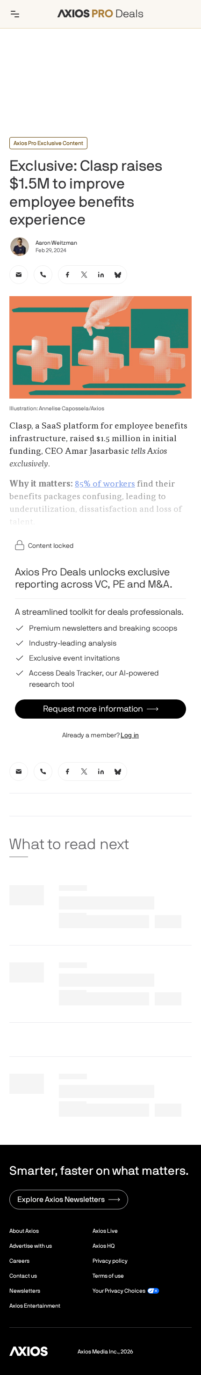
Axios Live (105, 1231)
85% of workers (105, 484)
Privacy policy (110, 1261)
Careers (19, 1261)
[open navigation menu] (15, 14)
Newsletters (24, 1291)
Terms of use (108, 1276)
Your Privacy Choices (119, 1291)
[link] (18, 274)
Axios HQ (104, 1246)
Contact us (23, 1276)
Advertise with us (30, 1246)
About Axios (24, 1231)
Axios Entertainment (34, 1306)
